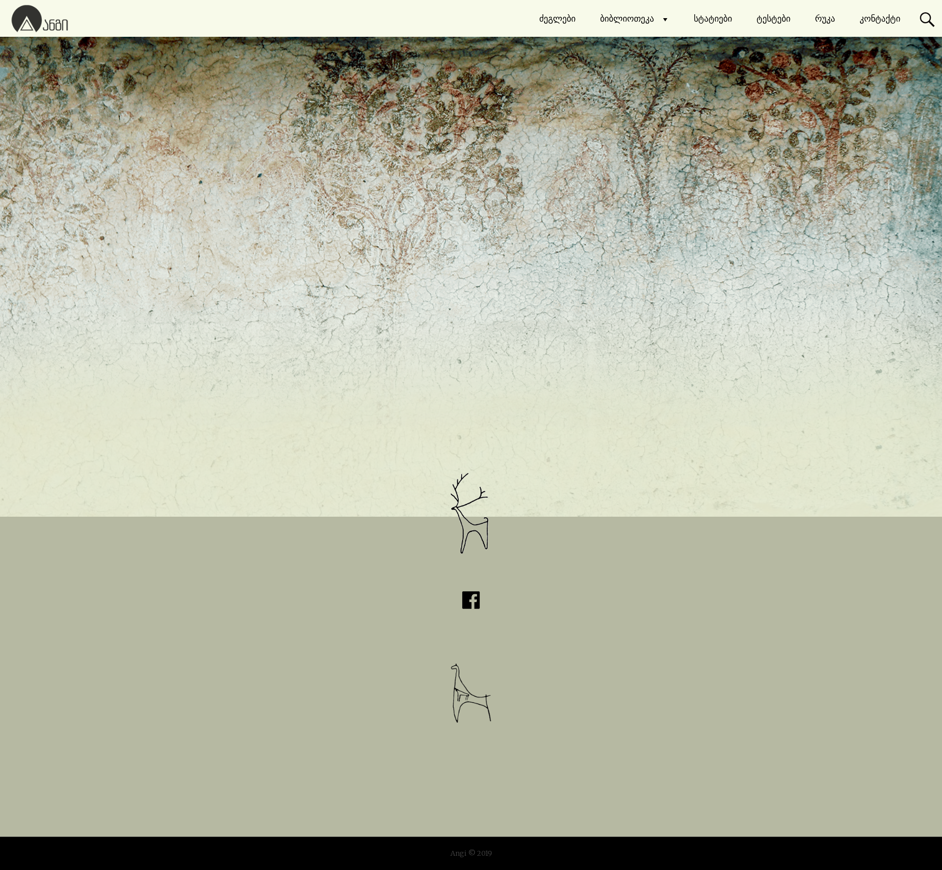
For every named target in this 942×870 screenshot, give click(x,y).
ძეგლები (557, 18)
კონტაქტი (880, 18)
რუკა (825, 18)
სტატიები (713, 18)
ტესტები (773, 18)
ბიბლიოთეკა (627, 18)
